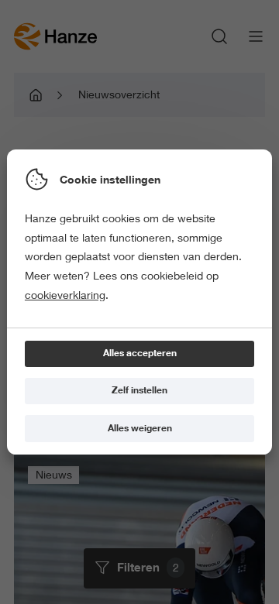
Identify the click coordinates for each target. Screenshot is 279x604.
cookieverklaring (65, 295)
